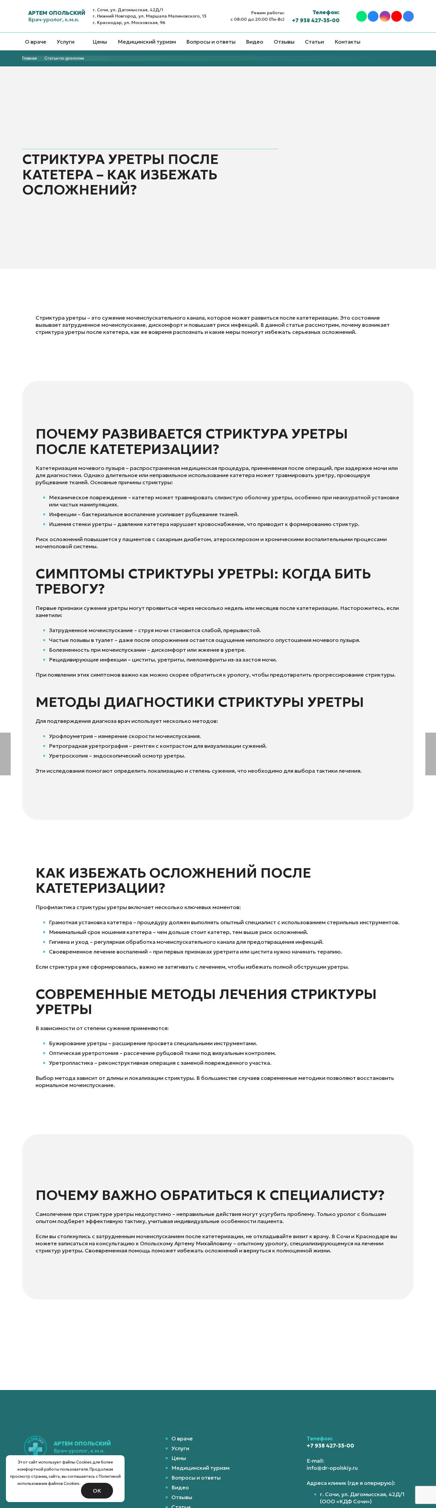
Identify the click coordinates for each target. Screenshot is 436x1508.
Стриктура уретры (61, 317)
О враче (182, 1438)
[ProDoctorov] (408, 16)
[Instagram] (385, 16)
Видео (180, 1487)
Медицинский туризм (200, 1467)
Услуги (180, 1448)
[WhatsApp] (361, 16)
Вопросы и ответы (196, 1477)
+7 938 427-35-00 (330, 1445)
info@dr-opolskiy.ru (332, 1467)
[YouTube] (396, 16)
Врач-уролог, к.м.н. (56, 16)
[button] (79, 41)
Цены (178, 1458)
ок (97, 1490)
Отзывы (181, 1497)
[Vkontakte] (373, 16)
